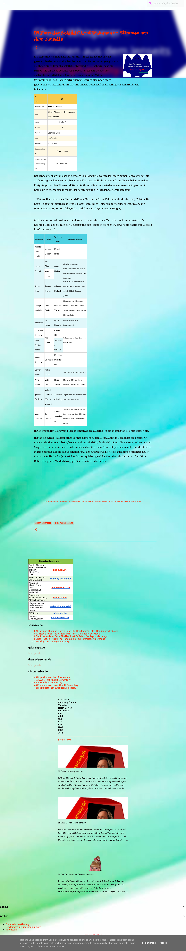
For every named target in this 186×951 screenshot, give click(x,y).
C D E (60, 716)
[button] (36, 48)
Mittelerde (63, 710)
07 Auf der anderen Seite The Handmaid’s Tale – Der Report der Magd (71, 636)
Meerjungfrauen (67, 702)
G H (60, 719)
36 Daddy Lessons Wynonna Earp (51, 641)
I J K (60, 721)
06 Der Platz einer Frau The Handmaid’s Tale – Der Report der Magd (69, 639)
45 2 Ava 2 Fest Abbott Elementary (52, 680)
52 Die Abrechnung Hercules (70, 771)
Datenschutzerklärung (17, 924)
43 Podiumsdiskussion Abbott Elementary (56, 685)
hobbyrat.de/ (60, 570)
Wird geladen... (36, 653)
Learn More (149, 943)
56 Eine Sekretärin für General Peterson (75, 874)
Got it (163, 943)
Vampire (62, 705)
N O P (61, 727)
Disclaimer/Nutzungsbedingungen (23, 927)
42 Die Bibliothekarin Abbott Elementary (55, 687)
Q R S (60, 730)
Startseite (63, 699)
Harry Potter (65, 708)
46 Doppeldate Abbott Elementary (52, 677)
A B (60, 713)
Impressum (11, 929)
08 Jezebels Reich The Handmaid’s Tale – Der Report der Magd (67, 633)
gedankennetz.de (60, 587)
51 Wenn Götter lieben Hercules (72, 823)
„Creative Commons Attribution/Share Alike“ (75, 501)
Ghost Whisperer (43, 523)
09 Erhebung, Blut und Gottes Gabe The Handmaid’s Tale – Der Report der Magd (76, 631)
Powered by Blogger (94, 935)
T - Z (60, 732)
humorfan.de (60, 597)
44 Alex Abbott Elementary (48, 682)
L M (60, 724)
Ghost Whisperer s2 (64, 523)
